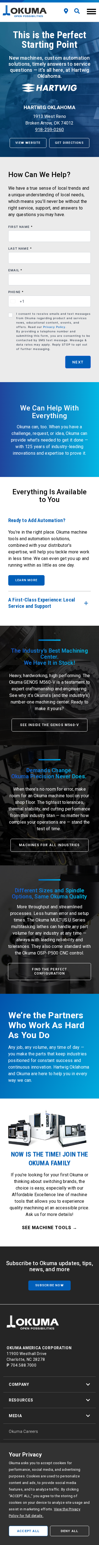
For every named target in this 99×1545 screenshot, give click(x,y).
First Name (20, 227)
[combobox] (16, 301)
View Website (27, 143)
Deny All (70, 1531)
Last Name (20, 248)
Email (15, 270)
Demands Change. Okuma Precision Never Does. (49, 773)
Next (78, 362)
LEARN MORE (26, 580)
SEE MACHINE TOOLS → (49, 1227)
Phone (16, 292)
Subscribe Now (49, 1285)
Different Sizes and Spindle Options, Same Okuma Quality (49, 893)
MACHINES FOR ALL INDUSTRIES (49, 845)
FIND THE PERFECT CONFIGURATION (49, 971)
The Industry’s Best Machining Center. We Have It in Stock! (49, 657)
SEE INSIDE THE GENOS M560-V (49, 725)
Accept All (28, 1531)
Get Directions (69, 143)
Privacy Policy (54, 327)
